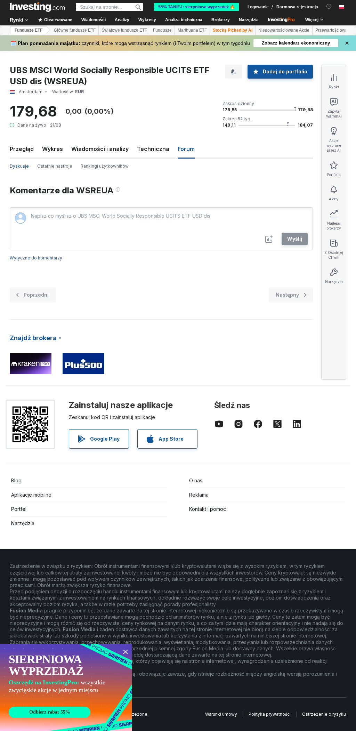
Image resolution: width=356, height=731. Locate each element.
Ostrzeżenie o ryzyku (324, 714)
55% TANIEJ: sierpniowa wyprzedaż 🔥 (196, 7)
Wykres (52, 148)
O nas (195, 480)
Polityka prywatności (270, 714)
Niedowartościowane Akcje (283, 30)
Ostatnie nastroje (54, 166)
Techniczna (153, 148)
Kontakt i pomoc (207, 509)
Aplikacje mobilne (31, 495)
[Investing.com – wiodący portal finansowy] (37, 7)
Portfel (18, 509)
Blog (16, 480)
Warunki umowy (221, 714)
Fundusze (162, 30)
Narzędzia (22, 523)
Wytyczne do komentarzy (36, 257)
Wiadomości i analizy (100, 148)
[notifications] (329, 6)
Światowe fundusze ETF (124, 30)
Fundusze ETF (28, 30)
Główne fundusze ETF (75, 30)
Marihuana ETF (192, 30)
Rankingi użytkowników (105, 166)
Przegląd (22, 148)
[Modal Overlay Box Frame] (66, 687)
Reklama (199, 495)
